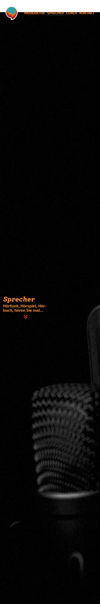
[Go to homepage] (11, 13)
